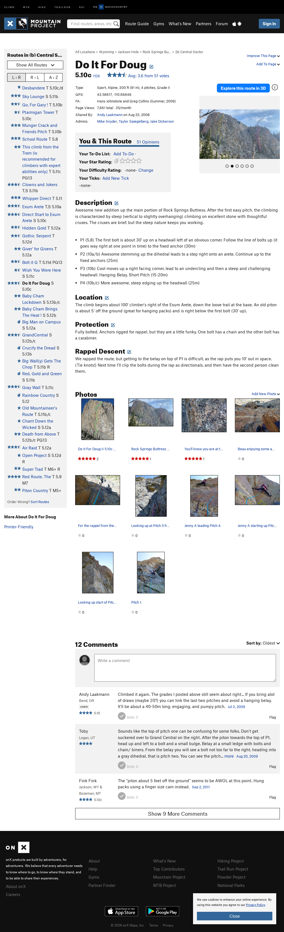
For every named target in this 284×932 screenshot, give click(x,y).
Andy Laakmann (110, 114)
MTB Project (164, 885)
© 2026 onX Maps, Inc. (127, 925)
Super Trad (32, 469)
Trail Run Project (232, 868)
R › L (35, 77)
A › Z (53, 77)
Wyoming (106, 52)
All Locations (85, 52)
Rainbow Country (38, 395)
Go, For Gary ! (35, 104)
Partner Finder (101, 885)
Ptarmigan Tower (38, 112)
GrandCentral (35, 334)
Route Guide (137, 23)
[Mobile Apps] (236, 23)
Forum (222, 23)
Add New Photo (264, 394)
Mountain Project (169, 876)
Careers (13, 894)
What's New (180, 23)
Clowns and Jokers (39, 184)
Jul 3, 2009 (236, 706)
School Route (34, 139)
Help (92, 868)
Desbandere (33, 87)
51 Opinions (148, 141)
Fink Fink (88, 780)
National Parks (231, 885)
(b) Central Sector (189, 52)
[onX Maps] (17, 851)
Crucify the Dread (38, 347)
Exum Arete (33, 206)
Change (145, 170)
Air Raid (29, 447)
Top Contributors (169, 868)
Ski (82, 7)
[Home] (35, 23)
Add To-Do (123, 153)
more (229, 755)
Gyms (158, 23)
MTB (26, 7)
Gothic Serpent (36, 235)
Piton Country (35, 490)
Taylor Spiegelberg (133, 121)
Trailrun (62, 7)
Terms (153, 925)
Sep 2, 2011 (201, 787)
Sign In (269, 23)
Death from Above (39, 433)
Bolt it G (30, 262)
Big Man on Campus (41, 321)
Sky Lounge (33, 96)
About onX (16, 886)
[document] (234, 908)
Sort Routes (40, 502)
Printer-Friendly (18, 526)
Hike (42, 7)
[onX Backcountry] (110, 7)
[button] (205, 134)
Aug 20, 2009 (247, 756)
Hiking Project (230, 860)
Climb (9, 7)
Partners (203, 23)
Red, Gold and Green (42, 373)
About (94, 860)
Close (234, 915)
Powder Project (231, 876)
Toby (83, 730)
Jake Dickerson (162, 121)
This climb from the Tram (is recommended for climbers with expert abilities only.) (41, 159)
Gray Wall (31, 387)
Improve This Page (262, 55)
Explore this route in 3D (243, 88)
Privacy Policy (255, 905)
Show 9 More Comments (177, 813)
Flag (272, 717)
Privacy (168, 925)
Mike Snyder (107, 121)
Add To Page (266, 64)
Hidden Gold (34, 227)
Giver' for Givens (37, 248)
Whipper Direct (36, 198)
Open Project (34, 455)
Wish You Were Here (41, 269)
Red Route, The (36, 476)
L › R (16, 77)
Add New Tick (115, 178)
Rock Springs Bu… (157, 52)
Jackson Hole (128, 52)
